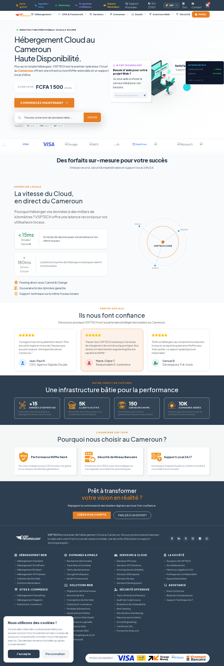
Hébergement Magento (30, 600)
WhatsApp (64, 5)
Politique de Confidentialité (182, 574)
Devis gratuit (23, 5)
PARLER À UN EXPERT (132, 515)
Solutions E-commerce (29, 604)
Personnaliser (55, 654)
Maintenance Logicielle (79, 622)
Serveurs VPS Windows (129, 565)
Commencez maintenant (41, 103)
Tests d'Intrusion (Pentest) (131, 595)
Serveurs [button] (98, 14)
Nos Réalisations (176, 565)
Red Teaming (124, 608)
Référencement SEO (78, 630)
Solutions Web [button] (161, 14)
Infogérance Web (76, 626)
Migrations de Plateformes (81, 591)
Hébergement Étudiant (29, 569)
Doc (184, 7)
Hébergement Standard (30, 561)
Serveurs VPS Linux (126, 561)
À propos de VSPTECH (179, 561)
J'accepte (24, 654)
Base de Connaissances (180, 595)
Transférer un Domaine (79, 565)
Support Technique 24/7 (180, 600)
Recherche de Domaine (79, 561)
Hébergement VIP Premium (31, 574)
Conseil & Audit (75, 639)
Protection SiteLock (128, 630)
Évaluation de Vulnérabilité (131, 604)
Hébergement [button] (43, 14)
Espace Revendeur (113, 5)
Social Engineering (126, 622)
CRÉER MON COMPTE (91, 514)
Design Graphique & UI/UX (81, 635)
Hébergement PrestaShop (31, 595)
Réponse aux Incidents (129, 617)
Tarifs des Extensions (78, 569)
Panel (203, 14)
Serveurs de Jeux (125, 578)
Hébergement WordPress (31, 565)
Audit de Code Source (129, 600)
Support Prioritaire (132, 5)
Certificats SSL (125, 626)
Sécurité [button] (185, 14)
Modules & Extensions (78, 608)
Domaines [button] (119, 14)
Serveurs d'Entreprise (128, 574)
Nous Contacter (175, 591)
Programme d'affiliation (85, 5)
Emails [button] (139, 14)
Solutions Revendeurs (28, 583)
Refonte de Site (75, 595)
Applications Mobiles (78, 613)
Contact (197, 7)
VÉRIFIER (92, 117)
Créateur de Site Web (28, 578)
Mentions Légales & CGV (180, 569)
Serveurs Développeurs (129, 583)
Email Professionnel (77, 578)
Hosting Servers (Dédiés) (130, 569)
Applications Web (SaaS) (80, 617)
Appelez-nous (43, 5)
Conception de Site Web (80, 600)
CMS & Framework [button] (72, 14)
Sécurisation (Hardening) (130, 613)
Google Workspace (78, 574)
